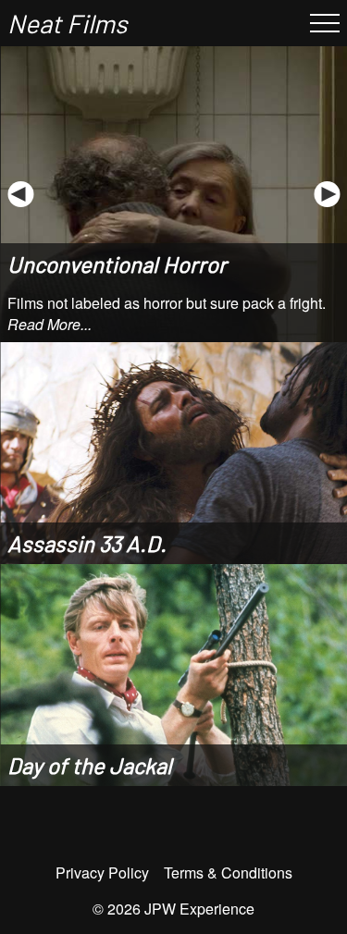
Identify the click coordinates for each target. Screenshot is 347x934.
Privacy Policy (102, 872)
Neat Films (67, 23)
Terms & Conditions (228, 872)
